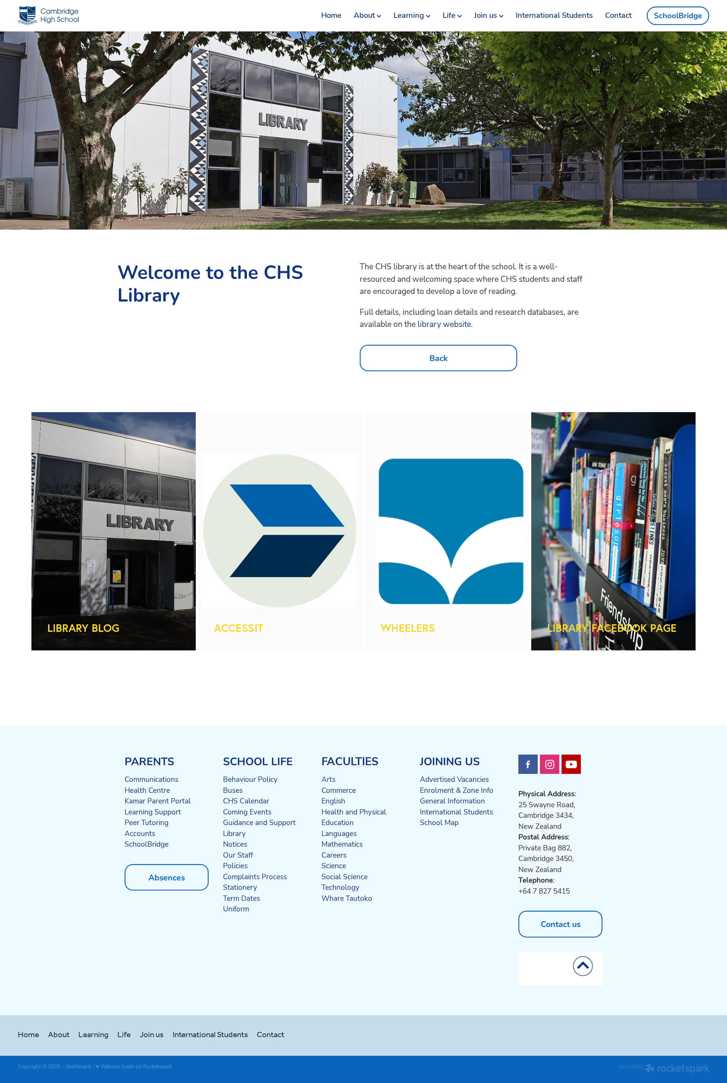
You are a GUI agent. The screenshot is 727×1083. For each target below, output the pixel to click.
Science (333, 865)
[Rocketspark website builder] (664, 1069)
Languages (339, 833)
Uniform (236, 909)
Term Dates (241, 898)
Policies (235, 865)
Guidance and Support (259, 822)
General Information (452, 801)
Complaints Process (255, 876)
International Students (554, 15)
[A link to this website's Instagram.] (549, 764)
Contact (618, 15)
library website (444, 323)
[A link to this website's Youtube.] (571, 764)
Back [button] (438, 357)
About (365, 15)
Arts (328, 779)
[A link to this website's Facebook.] (528, 764)
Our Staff (238, 855)
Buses (233, 790)
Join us (486, 15)
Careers (333, 855)
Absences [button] (166, 877)
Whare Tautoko (346, 898)
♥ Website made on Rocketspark (134, 1066)
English (333, 801)
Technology (340, 887)
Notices (235, 844)
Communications (151, 779)
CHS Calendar (246, 801)
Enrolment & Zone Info (456, 790)
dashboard (78, 1066)
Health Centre (147, 790)
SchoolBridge (678, 16)
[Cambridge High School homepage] (87, 15)
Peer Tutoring (146, 822)
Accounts (140, 833)
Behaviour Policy (250, 779)
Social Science (344, 876)
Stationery (240, 887)
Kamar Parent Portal (158, 801)
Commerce (338, 790)
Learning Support (153, 812)
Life (450, 15)
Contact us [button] (560, 923)
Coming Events (247, 812)
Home (331, 15)
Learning (409, 15)
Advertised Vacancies (454, 779)
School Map (439, 822)
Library (234, 833)
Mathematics (342, 844)
